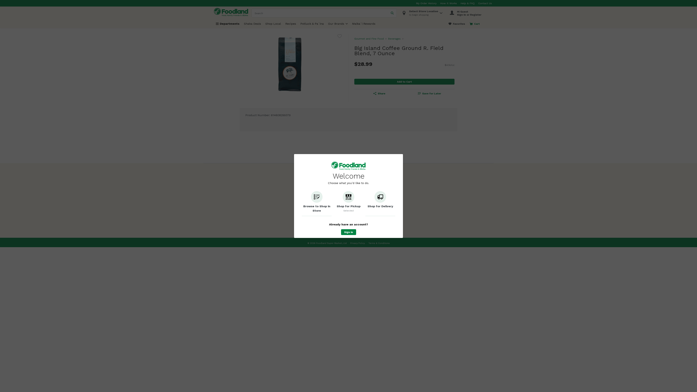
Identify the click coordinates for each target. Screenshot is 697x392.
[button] (317, 203)
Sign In (348, 232)
